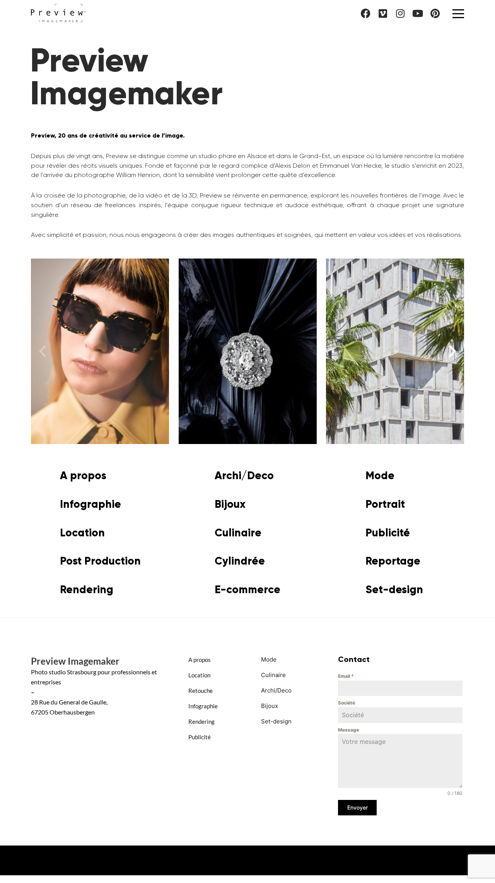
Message (348, 730)
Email (346, 676)
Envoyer (357, 807)
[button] (42, 351)
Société (346, 703)
